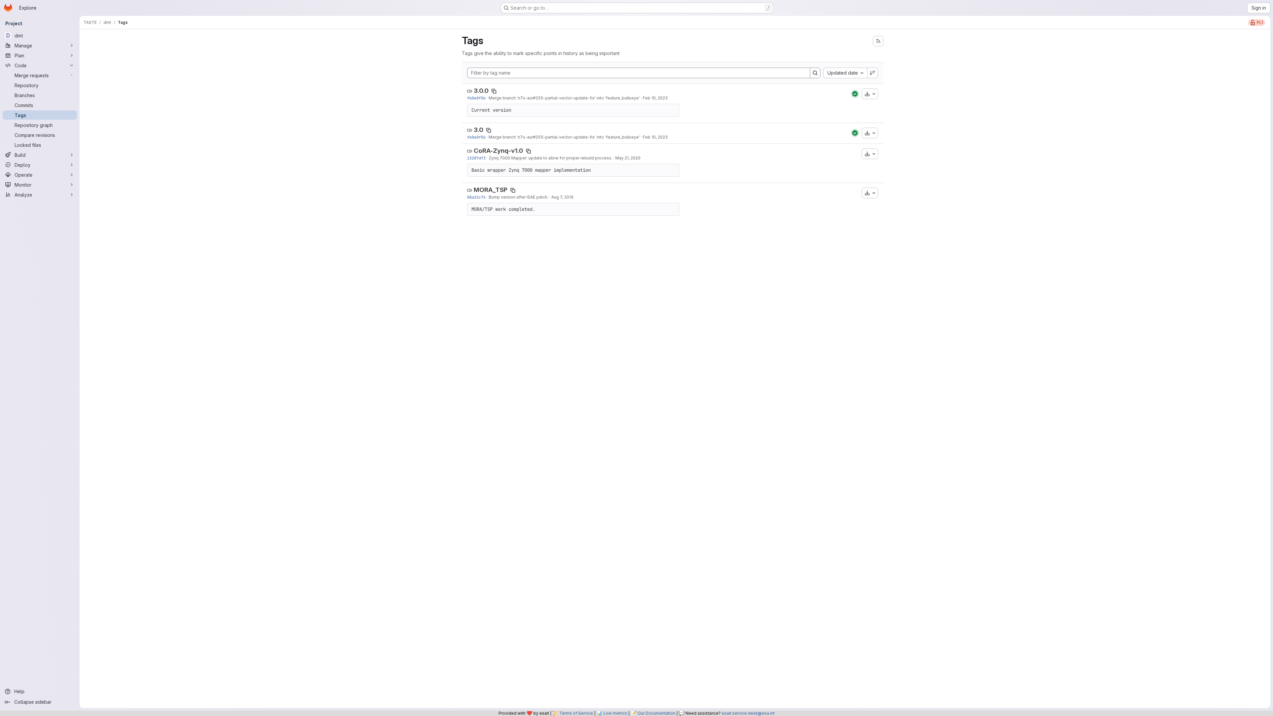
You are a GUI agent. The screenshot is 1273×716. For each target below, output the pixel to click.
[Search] (815, 73)
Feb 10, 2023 (655, 97)
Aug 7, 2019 (562, 197)
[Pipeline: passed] (855, 94)
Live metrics (615, 713)
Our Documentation (656, 713)
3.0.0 (481, 90)
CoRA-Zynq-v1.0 (498, 150)
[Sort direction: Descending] (873, 73)
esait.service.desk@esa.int (748, 713)
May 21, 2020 (627, 157)
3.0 (478, 130)
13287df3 (476, 157)
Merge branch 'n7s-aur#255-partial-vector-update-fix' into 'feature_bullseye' (564, 97)
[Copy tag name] (494, 91)
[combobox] (845, 73)
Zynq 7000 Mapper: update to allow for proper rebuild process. (550, 157)
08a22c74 (476, 197)
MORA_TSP (491, 190)
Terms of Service (576, 713)
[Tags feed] (878, 41)
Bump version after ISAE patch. (518, 197)
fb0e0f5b (476, 97)
